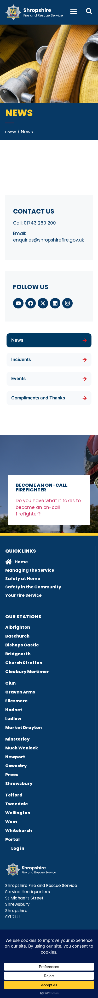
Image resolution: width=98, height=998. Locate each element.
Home (10, 132)
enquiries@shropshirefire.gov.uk (48, 240)
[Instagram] (67, 303)
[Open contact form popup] (89, 11)
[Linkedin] (55, 303)
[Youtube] (18, 303)
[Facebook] (30, 303)
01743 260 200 (40, 223)
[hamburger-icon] (73, 12)
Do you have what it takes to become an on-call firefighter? (48, 507)
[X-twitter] (43, 303)
